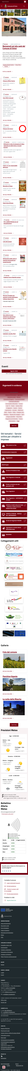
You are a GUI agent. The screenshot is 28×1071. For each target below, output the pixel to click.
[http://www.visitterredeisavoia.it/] (14, 600)
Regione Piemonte (5, 1)
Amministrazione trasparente (8, 1042)
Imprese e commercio (6, 954)
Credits (8, 1065)
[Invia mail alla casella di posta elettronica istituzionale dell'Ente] (10, 992)
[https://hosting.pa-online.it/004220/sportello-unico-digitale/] (14, 561)
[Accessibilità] (4, 1067)
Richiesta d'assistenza (6, 1049)
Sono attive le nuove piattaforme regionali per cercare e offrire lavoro (9, 316)
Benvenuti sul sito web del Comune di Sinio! (14, 47)
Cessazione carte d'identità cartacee (9, 350)
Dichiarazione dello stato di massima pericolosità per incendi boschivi (10, 260)
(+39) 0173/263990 (10, 988)
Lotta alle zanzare (7, 242)
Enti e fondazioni (5, 928)
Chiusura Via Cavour (8, 129)
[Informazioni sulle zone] (7, 814)
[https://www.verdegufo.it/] (14, 617)
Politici (2, 935)
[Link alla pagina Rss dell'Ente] (2, 1056)
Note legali (3, 1038)
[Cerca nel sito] (23, 6)
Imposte (15, 408)
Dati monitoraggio (5, 1064)
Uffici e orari (3, 1000)
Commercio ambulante (14, 401)
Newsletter (3, 1058)
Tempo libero (19, 416)
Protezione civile (20, 412)
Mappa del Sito (19, 1065)
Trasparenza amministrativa (12, 418)
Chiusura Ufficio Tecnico (9, 81)
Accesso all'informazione (11, 395)
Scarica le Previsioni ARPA (9, 795)
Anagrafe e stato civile (6, 945)
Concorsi (20, 403)
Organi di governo (5, 930)
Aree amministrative (6, 923)
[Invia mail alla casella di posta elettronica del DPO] (8, 1010)
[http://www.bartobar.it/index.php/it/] (14, 592)
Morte (5, 412)
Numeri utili (3, 1002)
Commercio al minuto (19, 399)
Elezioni (13, 405)
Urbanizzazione (12, 421)
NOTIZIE (6, 44)
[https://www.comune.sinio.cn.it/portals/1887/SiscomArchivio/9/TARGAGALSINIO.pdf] (14, 625)
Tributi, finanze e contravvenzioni (8, 957)
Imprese (20, 408)
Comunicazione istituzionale (12, 403)
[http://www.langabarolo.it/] (14, 547)
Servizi (16, 1064)
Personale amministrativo (7, 933)
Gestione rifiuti (19, 405)
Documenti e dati (5, 926)
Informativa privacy (5, 1035)
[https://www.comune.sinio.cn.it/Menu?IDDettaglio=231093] (8, 634)
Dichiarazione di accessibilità (7, 1040)
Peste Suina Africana (8, 203)
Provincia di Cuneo (5, 1031)
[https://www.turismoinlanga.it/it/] (21, 577)
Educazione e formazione (7, 952)
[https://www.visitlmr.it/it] (10, 577)
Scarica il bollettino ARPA (9, 858)
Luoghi (2, 972)
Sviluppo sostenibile (10, 416)
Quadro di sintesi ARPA (9, 859)
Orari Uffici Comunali (8, 98)
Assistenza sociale (12, 397)
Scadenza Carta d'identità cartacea (12, 277)
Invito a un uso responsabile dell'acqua (10, 166)
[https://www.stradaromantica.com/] (14, 584)
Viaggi (18, 421)
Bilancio (18, 397)
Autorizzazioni (4, 947)
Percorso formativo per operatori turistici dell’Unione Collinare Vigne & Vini (10, 297)
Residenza (6, 414)
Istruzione (14, 410)
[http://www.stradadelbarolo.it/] (14, 608)
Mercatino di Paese (7, 186)
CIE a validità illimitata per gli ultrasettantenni (11, 222)
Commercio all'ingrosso (9, 399)
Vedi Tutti (14, 425)
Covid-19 (8, 405)
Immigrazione (9, 408)
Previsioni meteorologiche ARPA (11, 796)
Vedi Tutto (14, 725)
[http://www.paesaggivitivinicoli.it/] (14, 568)
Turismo (20, 418)
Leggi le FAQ (4, 1044)
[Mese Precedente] (3, 371)
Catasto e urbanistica (6, 950)
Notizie (2, 965)
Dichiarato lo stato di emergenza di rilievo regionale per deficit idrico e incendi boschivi (14, 145)
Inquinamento (8, 410)
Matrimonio (20, 410)
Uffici (2, 937)
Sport (23, 414)
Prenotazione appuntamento (8, 1047)
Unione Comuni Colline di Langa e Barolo (10, 1033)
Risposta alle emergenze (15, 414)
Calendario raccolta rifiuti (9, 334)
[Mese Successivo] (25, 371)
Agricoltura (20, 395)
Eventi (2, 975)
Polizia (14, 412)
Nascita (9, 412)
